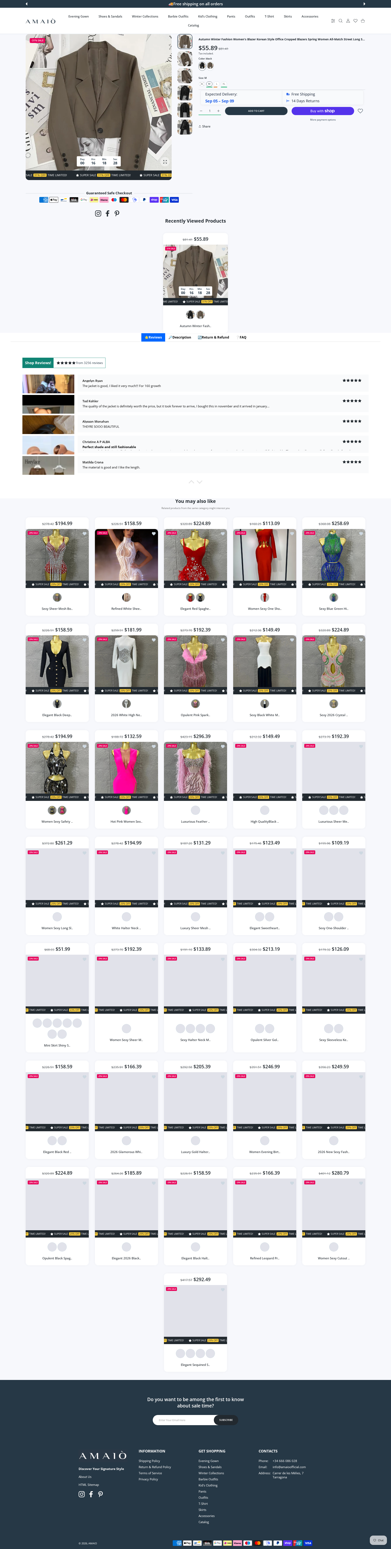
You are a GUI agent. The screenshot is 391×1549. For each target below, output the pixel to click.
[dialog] (340, 21)
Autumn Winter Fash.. (195, 326)
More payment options (323, 119)
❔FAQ (241, 337)
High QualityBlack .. (265, 821)
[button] (26, 3)
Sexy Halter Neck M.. (195, 1040)
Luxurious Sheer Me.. (334, 821)
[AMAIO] (40, 21)
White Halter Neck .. (126, 928)
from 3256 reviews (89, 363)
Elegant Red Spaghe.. (195, 609)
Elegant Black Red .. (57, 1152)
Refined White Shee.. (126, 609)
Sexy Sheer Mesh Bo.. (57, 609)
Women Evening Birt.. (264, 1152)
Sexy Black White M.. (265, 715)
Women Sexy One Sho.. (264, 609)
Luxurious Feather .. (195, 821)
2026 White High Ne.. (126, 715)
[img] (66, 363)
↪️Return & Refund (213, 337)
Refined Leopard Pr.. (264, 1258)
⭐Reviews (153, 337)
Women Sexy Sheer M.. (126, 1040)
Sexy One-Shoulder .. (334, 928)
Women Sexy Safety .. (57, 821)
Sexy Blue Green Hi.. (333, 609)
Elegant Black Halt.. (196, 1258)
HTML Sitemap (89, 1485)
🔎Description (179, 337)
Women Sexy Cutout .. (334, 1258)
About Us (85, 1477)
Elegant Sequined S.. (195, 1365)
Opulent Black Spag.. (57, 1258)
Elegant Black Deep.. (57, 715)
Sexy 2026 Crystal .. (334, 715)
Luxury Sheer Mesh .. (195, 928)
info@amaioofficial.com (289, 1467)
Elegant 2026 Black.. (126, 1258)
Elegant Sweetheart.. (265, 928)
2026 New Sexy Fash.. (334, 1152)
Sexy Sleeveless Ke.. (334, 1040)
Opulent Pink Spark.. (195, 715)
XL (224, 84)
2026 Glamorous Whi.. (126, 1152)
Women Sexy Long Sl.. (57, 928)
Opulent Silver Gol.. (265, 1040)
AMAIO (92, 1543)
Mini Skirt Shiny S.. (57, 1045)
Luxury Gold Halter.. (195, 1152)
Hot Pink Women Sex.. (126, 821)
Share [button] (206, 126)
